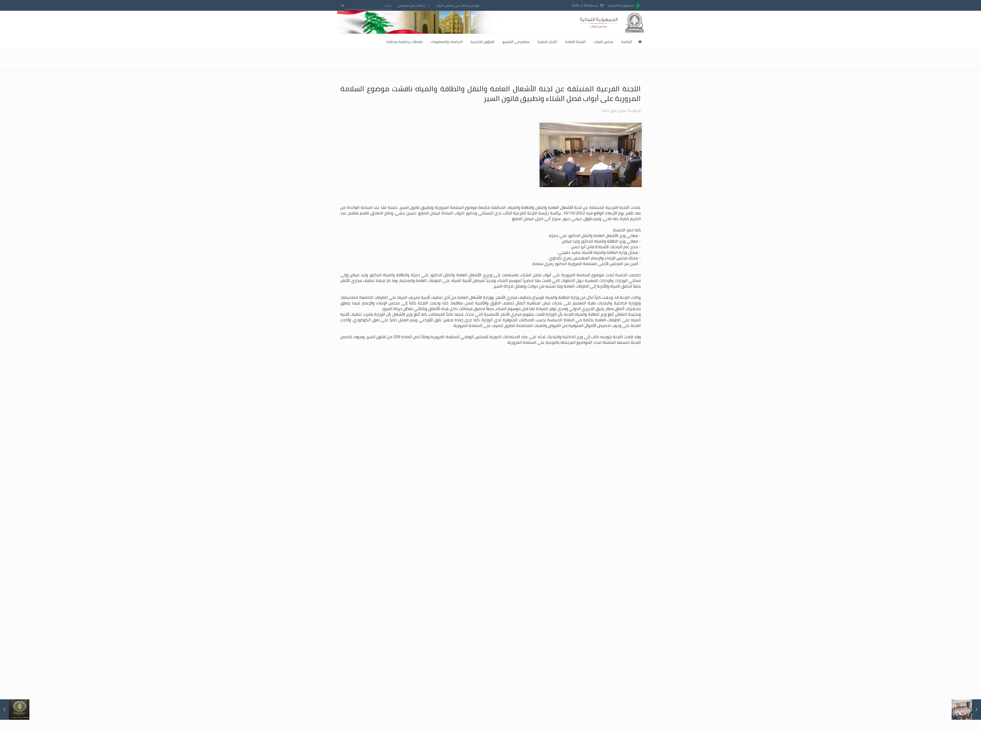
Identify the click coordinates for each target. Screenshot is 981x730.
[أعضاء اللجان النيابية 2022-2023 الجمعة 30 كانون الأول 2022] (14, 709)
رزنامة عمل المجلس (411, 5)
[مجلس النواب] (621, 22)
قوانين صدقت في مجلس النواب (457, 5)
